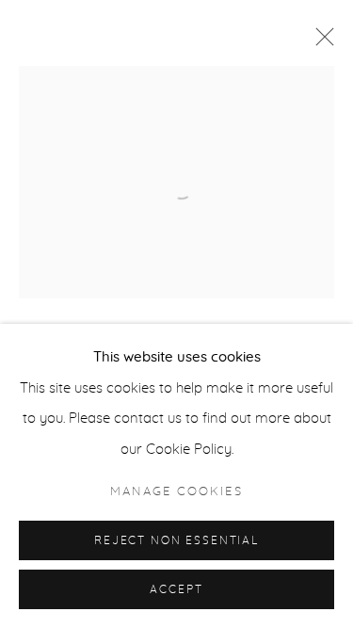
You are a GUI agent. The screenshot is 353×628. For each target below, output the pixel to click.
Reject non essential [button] (176, 541)
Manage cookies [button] (176, 492)
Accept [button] (176, 590)
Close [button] (320, 42)
